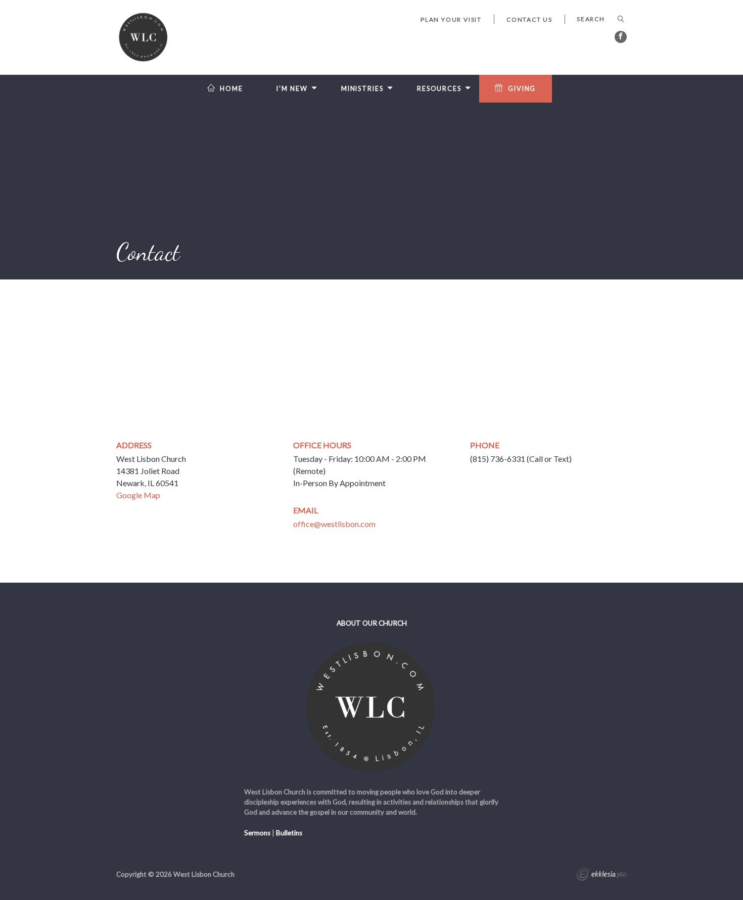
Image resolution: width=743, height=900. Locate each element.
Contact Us (529, 19)
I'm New (291, 88)
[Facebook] (621, 37)
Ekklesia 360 (601, 875)
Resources (439, 88)
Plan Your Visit (451, 19)
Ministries (362, 88)
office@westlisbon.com (334, 524)
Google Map (138, 495)
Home (231, 88)
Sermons (257, 833)
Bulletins (289, 833)
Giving (522, 88)
